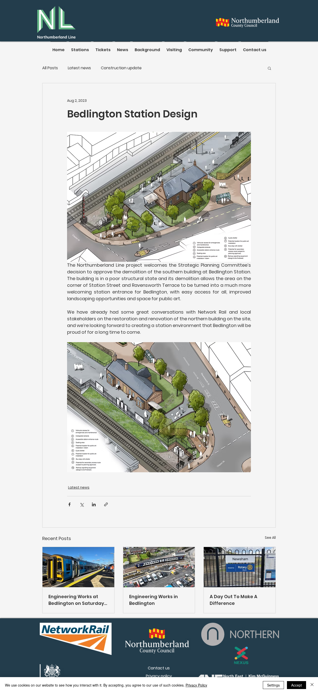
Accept (296, 685)
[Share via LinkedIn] (93, 504)
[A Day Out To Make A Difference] (240, 567)
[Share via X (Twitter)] (81, 504)
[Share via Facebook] (69, 504)
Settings (273, 685)
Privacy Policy (196, 685)
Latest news (79, 68)
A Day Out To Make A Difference (233, 599)
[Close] (312, 685)
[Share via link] (106, 504)
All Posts (50, 68)
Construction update (121, 68)
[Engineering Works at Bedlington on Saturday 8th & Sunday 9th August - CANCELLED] (78, 567)
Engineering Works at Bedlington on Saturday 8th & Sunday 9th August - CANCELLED (77, 600)
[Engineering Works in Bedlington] (159, 567)
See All (270, 537)
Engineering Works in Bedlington (153, 599)
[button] (269, 68)
